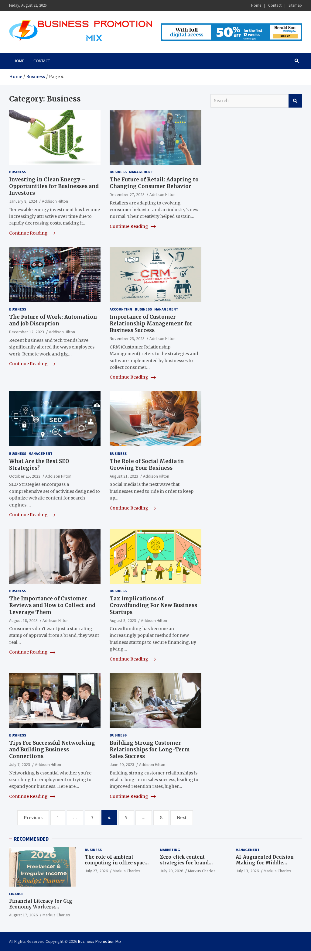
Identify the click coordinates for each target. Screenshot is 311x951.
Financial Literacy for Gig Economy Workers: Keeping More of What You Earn (42, 910)
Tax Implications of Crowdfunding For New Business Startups (153, 605)
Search (295, 101)
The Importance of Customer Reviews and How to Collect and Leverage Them (52, 605)
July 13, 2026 (247, 871)
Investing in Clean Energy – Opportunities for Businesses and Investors (54, 186)
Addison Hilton (55, 201)
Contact (275, 5)
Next (181, 817)
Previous (33, 817)
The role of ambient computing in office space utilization (116, 863)
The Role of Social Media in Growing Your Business (147, 464)
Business (17, 172)
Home (256, 5)
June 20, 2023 (122, 764)
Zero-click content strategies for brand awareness (184, 863)
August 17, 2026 (23, 915)
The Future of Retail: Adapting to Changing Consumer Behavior (154, 183)
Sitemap (295, 5)
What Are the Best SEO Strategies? (39, 464)
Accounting (121, 309)
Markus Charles (56, 915)
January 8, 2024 (23, 201)
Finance (16, 893)
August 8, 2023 (123, 620)
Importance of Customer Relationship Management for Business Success (151, 324)
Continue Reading (29, 233)
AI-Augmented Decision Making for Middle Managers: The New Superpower (265, 866)
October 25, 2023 (24, 476)
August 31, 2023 (124, 476)
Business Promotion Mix (99, 941)
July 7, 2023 (19, 764)
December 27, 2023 (127, 194)
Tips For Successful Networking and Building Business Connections (52, 750)
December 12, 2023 (26, 332)
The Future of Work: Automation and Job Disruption (53, 320)
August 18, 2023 (23, 620)
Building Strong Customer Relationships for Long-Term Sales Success (150, 750)
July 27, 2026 (96, 871)
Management (141, 172)
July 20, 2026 (171, 871)
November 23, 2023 (127, 338)
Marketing (170, 849)
